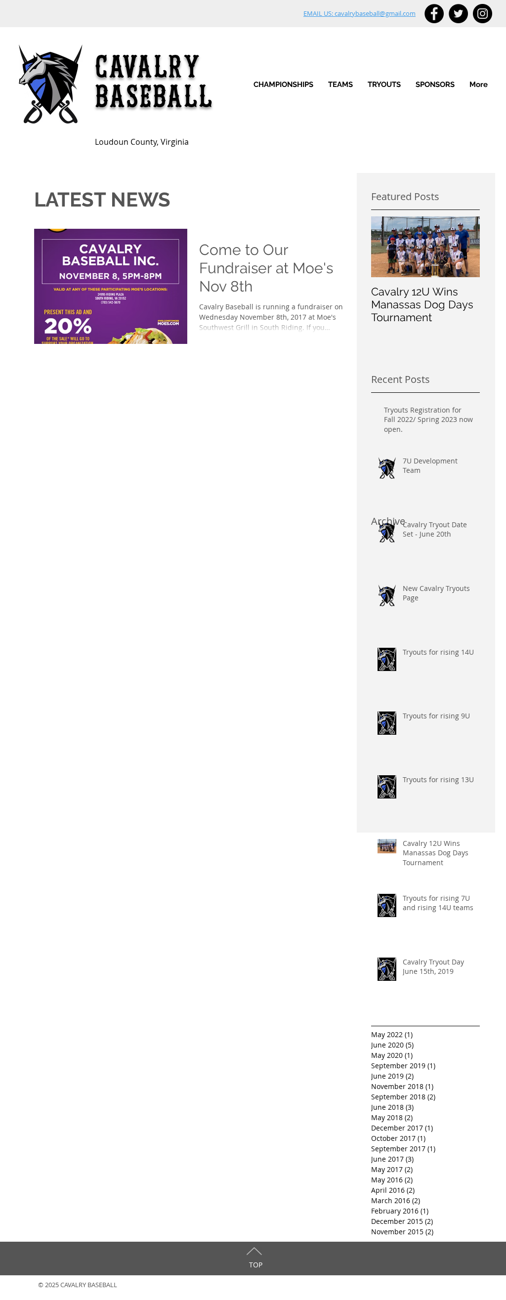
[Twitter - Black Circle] (458, 13)
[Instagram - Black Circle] (482, 13)
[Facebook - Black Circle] (434, 13)
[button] (340, 84)
